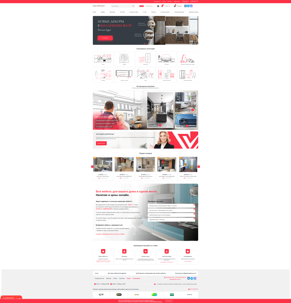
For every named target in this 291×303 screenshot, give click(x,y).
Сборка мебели (177, 1)
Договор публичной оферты (117, 273)
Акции (128, 278)
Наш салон (185, 1)
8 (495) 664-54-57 (194, 1)
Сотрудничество (99, 278)
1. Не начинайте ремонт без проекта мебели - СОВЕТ (106, 120)
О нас (96, 273)
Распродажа (136, 278)
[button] (141, 43)
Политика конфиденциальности (185, 273)
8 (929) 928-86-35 (181, 277)
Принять (169, 301)
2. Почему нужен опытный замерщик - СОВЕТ (105, 123)
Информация (157, 1)
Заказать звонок (101, 143)
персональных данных (156, 301)
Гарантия (108, 278)
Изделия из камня (193, 12)
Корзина (179, 6)
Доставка (170, 1)
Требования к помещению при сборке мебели (151, 273)
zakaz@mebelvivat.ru (175, 279)
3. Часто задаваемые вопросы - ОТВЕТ (103, 126)
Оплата (164, 1)
